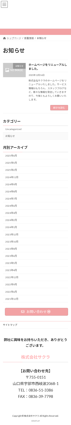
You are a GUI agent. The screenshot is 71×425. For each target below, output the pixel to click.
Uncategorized (13, 129)
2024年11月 (11, 177)
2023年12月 (11, 234)
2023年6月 (11, 255)
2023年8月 (11, 248)
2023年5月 (11, 263)
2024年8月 (11, 191)
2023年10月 (11, 241)
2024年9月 (11, 184)
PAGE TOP (65, 408)
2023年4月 (11, 270)
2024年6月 (11, 205)
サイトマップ (10, 324)
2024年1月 (11, 227)
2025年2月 (11, 170)
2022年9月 (11, 284)
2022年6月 (11, 291)
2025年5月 (11, 162)
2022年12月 (11, 277)
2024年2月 (11, 220)
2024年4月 (11, 213)
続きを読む (59, 107)
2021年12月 (11, 298)
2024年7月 (11, 198)
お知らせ (10, 136)
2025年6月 (11, 155)
